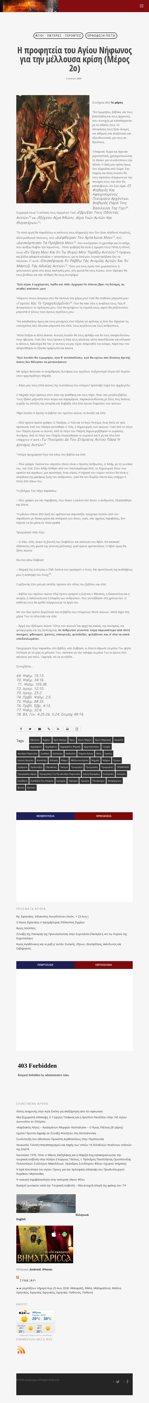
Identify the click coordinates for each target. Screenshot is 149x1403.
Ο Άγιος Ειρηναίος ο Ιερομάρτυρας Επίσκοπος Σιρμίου (50, 922)
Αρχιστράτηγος (91, 746)
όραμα (116, 760)
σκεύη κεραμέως (91, 774)
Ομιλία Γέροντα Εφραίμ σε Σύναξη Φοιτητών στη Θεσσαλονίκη (56, 1133)
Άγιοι (72, 740)
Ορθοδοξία (36, 767)
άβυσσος (35, 740)
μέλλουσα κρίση (79, 760)
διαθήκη (45, 753)
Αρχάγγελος (51, 746)
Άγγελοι (46, 740)
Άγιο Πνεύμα (60, 740)
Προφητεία (76, 767)
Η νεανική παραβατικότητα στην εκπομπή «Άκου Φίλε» (50, 1179)
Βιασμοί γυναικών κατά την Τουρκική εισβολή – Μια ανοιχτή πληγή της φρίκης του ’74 (71, 1185)
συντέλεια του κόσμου (42, 780)
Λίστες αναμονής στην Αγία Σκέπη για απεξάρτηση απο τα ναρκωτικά (59, 1111)
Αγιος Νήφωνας (103, 740)
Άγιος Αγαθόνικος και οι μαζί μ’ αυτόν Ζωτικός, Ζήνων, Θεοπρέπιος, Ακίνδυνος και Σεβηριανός (68, 946)
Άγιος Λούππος (26, 928)
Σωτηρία (61, 780)
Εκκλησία (70, 753)
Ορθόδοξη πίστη (101, 35)
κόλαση (54, 760)
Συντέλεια (22, 780)
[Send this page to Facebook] (21, 729)
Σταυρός (121, 774)
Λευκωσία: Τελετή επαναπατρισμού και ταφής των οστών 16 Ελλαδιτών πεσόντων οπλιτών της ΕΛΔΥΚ (74, 1147)
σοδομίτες (108, 774)
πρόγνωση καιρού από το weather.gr (35, 1335)
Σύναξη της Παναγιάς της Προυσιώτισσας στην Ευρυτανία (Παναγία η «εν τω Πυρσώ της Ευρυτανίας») (71, 936)
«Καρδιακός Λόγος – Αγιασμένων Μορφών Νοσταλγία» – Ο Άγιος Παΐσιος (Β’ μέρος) (69, 1127)
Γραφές (106, 746)
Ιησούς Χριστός (26, 760)
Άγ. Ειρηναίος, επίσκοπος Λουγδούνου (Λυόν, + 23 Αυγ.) (52, 916)
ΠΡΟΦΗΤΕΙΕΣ (123, 767)
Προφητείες (92, 767)
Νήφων (106, 760)
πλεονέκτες (51, 767)
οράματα (22, 767)
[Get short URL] (49, 729)
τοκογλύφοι (98, 780)
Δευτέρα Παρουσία (27, 753)
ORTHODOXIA (103, 965)
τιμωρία (85, 780)
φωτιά (21, 787)
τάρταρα (73, 780)
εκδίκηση (57, 753)
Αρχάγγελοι (36, 746)
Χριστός (31, 787)
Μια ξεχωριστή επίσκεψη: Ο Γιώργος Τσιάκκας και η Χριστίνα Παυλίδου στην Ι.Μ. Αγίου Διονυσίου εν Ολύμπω (71, 1119)
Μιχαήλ (95, 760)
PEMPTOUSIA (45, 965)
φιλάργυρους (114, 780)
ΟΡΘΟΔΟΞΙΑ (103, 816)
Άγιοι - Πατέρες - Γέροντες (58, 35)
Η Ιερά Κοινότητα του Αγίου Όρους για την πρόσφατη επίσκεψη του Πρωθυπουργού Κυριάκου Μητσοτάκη (70, 1172)
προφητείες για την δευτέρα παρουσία (60, 774)
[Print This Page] (67, 729)
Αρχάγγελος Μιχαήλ (70, 746)
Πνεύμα (64, 767)
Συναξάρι (28, 1280)
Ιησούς (108, 753)
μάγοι (64, 760)
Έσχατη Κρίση (86, 753)
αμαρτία (118, 740)
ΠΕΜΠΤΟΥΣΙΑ (45, 816)
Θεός (98, 753)
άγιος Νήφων (85, 740)
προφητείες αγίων (27, 774)
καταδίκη (42, 760)
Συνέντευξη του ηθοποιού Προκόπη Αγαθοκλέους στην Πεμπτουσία (60, 1139)
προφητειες (107, 767)
